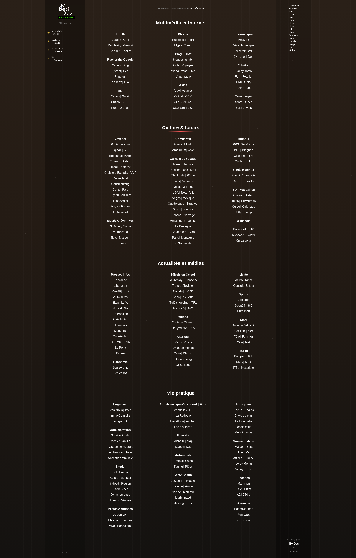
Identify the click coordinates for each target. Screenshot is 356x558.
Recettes (243, 478)
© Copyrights (294, 539)
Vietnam (187, 181)
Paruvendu (124, 525)
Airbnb (126, 161)
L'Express (120, 353)
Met (131, 220)
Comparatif (183, 138)
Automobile (183, 455)
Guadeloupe (176, 203)
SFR (126, 102)
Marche (113, 520)
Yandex (117, 82)
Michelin (179, 441)
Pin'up (247, 212)
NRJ (248, 362)
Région (126, 483)
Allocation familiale (120, 458)
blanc (292, 23)
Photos (183, 34)
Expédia (122, 172)
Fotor (240, 87)
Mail (120, 90)
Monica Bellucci (243, 325)
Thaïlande (178, 175)
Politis (188, 342)
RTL (236, 367)
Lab (248, 87)
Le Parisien (120, 313)
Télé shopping (178, 302)
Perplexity (114, 45)
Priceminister (243, 51)
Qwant (116, 71)
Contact (294, 551)
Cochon (240, 161)
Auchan (191, 421)
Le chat (114, 51)
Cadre (127, 226)
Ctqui (246, 520)
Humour (243, 138)
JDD (126, 291)
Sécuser (186, 102)
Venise (191, 220)
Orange (124, 107)
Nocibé (176, 492)
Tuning (178, 466)
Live (192, 71)
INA (192, 328)
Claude (116, 39)
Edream (115, 161)
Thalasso (125, 166)
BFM (190, 308)
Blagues (247, 150)
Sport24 (240, 305)
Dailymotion (179, 328)
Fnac (203, 404)
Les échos (120, 373)
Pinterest (120, 76)
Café (239, 489)
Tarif (128, 195)
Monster (126, 477)
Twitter (250, 235)
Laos (176, 181)
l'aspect (293, 35)
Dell (250, 56)
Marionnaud (183, 497)
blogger (178, 59)
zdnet (238, 102)
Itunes (248, 102)
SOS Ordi (179, 107)
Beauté (188, 475)
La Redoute (183, 415)
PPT (237, 150)
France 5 (179, 308)
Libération (120, 285)
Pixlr (239, 82)
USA (175, 192)
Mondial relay (244, 432)
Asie (191, 150)
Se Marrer (247, 144)
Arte (191, 297)
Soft (238, 107)
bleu (291, 26)
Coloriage (248, 206)
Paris (175, 237)
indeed (114, 483)
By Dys (294, 543)
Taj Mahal (179, 186)
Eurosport (243, 311)
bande (292, 41)
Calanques (179, 231)
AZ (239, 494)
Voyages (187, 65)
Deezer (238, 181)
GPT (126, 39)
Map (190, 441)
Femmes (247, 336)
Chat (188, 54)
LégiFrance (115, 452)
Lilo (126, 82)
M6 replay (175, 280)
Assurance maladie (120, 446)
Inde (191, 186)
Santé (178, 475)
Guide (236, 206)
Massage (179, 503)
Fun (237, 76)
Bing (126, 65)
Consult (238, 285)
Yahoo (116, 65)
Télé (237, 336)
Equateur (192, 203)
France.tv (191, 280)
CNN (127, 342)
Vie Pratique (55, 58)
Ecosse (176, 215)
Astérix (250, 195)
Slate (115, 302)
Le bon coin (120, 514)
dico (190, 107)
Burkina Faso (179, 169)
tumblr (189, 59)
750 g (246, 494)
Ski (126, 150)
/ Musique (247, 169)
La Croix (115, 342)
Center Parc (120, 189)
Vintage (240, 469)
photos (65, 552)
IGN (188, 446)
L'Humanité (120, 325)
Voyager (120, 138)
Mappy (179, 446)
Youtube (177, 322)
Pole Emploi (120, 472)
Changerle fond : (294, 7)
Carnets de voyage (183, 158)
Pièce (189, 466)
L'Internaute (183, 76)
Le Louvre (120, 243)
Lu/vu (124, 302)
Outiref (178, 96)
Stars (243, 319)
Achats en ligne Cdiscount (178, 404)
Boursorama (120, 367)
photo (248, 71)
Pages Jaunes (243, 508)
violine (292, 50)
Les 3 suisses (183, 426)
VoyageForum (120, 206)
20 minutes (120, 297)
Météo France (244, 280)
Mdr (249, 161)
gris (291, 11)
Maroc (177, 164)
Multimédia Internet (55, 50)
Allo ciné (237, 175)
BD (234, 189)
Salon (189, 460)
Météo (243, 274)
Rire (250, 155)
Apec (124, 489)
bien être (189, 492)
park (291, 20)
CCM (188, 96)
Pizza (248, 489)
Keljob (114, 477)
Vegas (176, 198)
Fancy (239, 71)
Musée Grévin (116, 220)
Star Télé (240, 331)
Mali (193, 169)
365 (249, 305)
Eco (125, 71)
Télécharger (243, 96)
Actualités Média (55, 33)
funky (247, 82)
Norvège (189, 215)
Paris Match (120, 319)
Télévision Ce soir (183, 274)
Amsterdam (177, 220)
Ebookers (115, 155)
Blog (178, 54)
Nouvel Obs (120, 308)
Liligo (113, 166)
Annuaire (243, 503)
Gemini (128, 45)
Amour (189, 486)
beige (292, 44)
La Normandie (183, 243)
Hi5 (252, 229)
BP (191, 410)
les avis (250, 175)
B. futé (250, 285)
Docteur (175, 480)
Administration (120, 429)
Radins (249, 410)
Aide (177, 90)
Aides (183, 85)
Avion (128, 155)
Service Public (120, 435)
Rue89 (116, 291)
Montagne (187, 237)
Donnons (126, 520)
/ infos (125, 274)
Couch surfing (120, 184)
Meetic (188, 144)
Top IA (120, 34)
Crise (177, 353)
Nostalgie (247, 367)
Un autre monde (183, 347)
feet (247, 342)
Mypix (178, 45)
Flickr (190, 39)
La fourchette (243, 421)
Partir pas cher (120, 144)
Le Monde (120, 280)
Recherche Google (120, 59)
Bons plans (243, 404)
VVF (133, 172)
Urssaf (129, 452)
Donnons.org (183, 359)
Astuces (187, 90)
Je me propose (120, 494)
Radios (244, 350)
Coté (176, 65)
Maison (239, 446)
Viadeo (126, 500)
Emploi (120, 466)
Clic (176, 102)
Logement (120, 404)
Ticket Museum (120, 237)
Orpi (127, 421)
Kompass (243, 514)
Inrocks (249, 181)
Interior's (243, 452)
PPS (236, 144)
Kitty (238, 212)
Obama (188, 353)
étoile (292, 14)
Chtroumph (248, 201)
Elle (190, 503)
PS (184, 297)
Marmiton (244, 483)
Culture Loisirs (54, 41)
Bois (250, 446)
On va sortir (243, 240)
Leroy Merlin (243, 463)
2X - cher (240, 56)
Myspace (238, 235)
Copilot (126, 51)
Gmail (126, 96)
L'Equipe (243, 299)
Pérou (191, 175)
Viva (112, 525)
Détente (177, 486)
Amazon (243, 39)
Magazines (247, 189)
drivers (247, 107)
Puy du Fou (117, 195)
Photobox (178, 39)
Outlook (116, 102)
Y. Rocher (189, 480)
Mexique (188, 198)
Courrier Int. (120, 336)
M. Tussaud (120, 231)
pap (291, 47)
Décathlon (177, 421)
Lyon (191, 231)
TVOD (189, 291)
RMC (239, 362)
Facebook (240, 229)
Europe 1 (240, 356)
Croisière (110, 172)
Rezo (178, 342)
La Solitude (183, 364)
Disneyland (120, 178)
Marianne (120, 330)
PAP (128, 410)
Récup (237, 410)
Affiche (237, 458)
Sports (243, 294)
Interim (114, 500)
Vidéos (183, 316)
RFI (250, 356)
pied (251, 331)
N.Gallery (116, 226)
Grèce (177, 209)
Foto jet (247, 76)
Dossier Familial (120, 441)
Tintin (235, 201)
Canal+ (178, 291)
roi (290, 29)
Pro (250, 469)
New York (187, 192)
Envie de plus (244, 415)
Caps (176, 297)
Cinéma (189, 322)
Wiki (240, 342)
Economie (120, 362)
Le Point (120, 347)
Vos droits (116, 410)
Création (244, 65)
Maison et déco (243, 441)
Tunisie (188, 164)
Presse (116, 274)
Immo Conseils (120, 415)
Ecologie (116, 421)
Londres (188, 209)
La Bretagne (183, 226)
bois (291, 17)
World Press (179, 71)
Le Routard (120, 212)
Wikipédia (243, 220)
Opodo (117, 150)
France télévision (183, 285)
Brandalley (180, 410)
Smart (188, 45)
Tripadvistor (120, 200)
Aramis (178, 460)
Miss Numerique (243, 45)
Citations (239, 155)
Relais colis (243, 426)
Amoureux (179, 150)
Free (114, 107)
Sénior (177, 144)
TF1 (194, 302)
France (249, 458)
